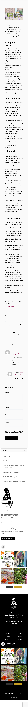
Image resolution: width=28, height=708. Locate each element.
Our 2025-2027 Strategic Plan (10, 477)
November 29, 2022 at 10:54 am (17, 353)
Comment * (8, 392)
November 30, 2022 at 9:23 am (18, 375)
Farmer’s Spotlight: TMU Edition (11, 461)
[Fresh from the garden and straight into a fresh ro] (7, 559)
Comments (9, 345)
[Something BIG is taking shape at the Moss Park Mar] (20, 559)
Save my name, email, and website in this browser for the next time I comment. (14, 433)
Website (7, 422)
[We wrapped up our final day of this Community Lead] (7, 576)
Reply (21, 350)
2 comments (7, 303)
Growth (16, 308)
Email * (7, 415)
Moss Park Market (11, 311)
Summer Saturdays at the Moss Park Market (14, 482)
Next (18, 334)
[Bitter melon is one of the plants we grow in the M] (20, 576)
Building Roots (10, 306)
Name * (7, 407)
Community (9, 308)
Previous (10, 331)
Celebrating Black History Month (11, 472)
